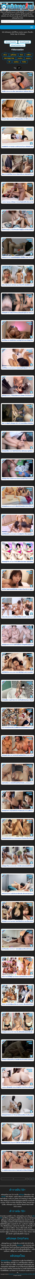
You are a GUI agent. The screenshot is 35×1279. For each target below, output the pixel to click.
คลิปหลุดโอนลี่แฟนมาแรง (17, 45)
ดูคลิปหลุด (13, 54)
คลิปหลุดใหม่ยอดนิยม (11, 42)
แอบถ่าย (28, 58)
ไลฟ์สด (24, 62)
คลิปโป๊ (3, 1196)
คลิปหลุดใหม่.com (6, 1260)
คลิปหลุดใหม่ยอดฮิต (24, 42)
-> (13, 1178)
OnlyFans (19, 1245)
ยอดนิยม (16, 62)
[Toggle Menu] (31, 27)
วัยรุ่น (21, 54)
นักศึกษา (29, 54)
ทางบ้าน (20, 58)
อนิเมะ (5, 54)
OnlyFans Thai (9, 58)
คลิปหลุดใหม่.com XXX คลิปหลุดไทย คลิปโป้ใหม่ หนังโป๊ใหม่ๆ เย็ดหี (22, 1274)
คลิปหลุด (21, 1194)
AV (9, 62)
